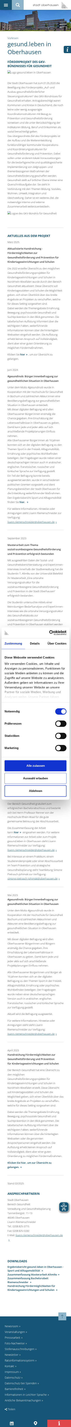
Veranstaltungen (15, 1332)
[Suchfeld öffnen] (18, 5)
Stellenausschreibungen (19, 1349)
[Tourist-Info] (59, 1423)
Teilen (11, 1409)
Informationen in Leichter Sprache (26, 1394)
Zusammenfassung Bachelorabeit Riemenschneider (27, 1280)
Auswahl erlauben (35, 778)
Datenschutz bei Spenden (21, 1383)
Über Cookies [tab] (57, 643)
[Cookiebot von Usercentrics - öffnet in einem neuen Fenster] (50, 632)
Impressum (12, 1372)
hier (22, 354)
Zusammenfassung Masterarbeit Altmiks (32, 1274)
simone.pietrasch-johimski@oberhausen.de (32, 878)
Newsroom (11, 1326)
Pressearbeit (12, 1337)
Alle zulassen (35, 765)
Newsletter (11, 1355)
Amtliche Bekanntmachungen (23, 1400)
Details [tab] (35, 643)
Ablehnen (35, 791)
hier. (23, 502)
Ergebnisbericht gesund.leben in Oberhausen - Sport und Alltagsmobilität (35, 1269)
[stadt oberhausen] (63, 5)
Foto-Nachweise (15, 1343)
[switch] (60, 723)
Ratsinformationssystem (19, 1360)
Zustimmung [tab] (13, 643)
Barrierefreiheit (14, 1389)
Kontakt (9, 1366)
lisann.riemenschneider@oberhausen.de (31, 522)
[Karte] (35, 1423)
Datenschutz (12, 1377)
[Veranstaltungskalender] (12, 1423)
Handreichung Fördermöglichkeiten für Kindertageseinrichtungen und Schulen (31, 1288)
